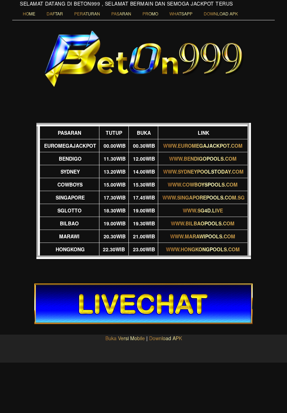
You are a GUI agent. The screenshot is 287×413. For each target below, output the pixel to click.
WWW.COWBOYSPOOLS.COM (203, 184)
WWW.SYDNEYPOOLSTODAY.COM (203, 171)
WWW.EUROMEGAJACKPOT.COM (203, 145)
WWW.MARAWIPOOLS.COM (202, 236)
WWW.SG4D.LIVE (203, 210)
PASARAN (121, 13)
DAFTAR (55, 13)
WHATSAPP (180, 13)
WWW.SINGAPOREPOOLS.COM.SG (203, 197)
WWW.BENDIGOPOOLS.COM (203, 158)
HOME (29, 13)
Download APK (165, 338)
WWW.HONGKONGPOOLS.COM (203, 249)
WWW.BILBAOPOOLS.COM (202, 223)
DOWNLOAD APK (221, 13)
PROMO (150, 13)
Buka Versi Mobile (125, 338)
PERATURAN (87, 13)
